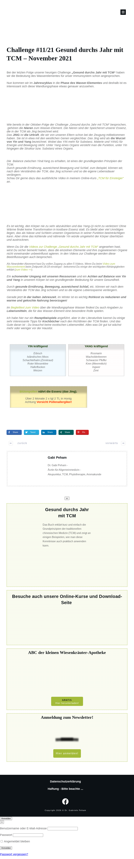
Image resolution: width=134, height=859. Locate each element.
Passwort (6, 835)
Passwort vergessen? (14, 854)
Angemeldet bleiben (17, 841)
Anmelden (6, 818)
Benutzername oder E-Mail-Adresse (24, 828)
